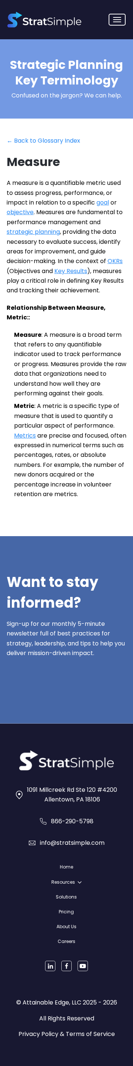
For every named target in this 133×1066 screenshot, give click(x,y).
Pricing (66, 912)
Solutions (66, 897)
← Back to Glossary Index (43, 140)
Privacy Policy (38, 1034)
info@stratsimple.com (72, 842)
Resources (63, 882)
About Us (66, 926)
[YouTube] (83, 966)
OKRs (115, 261)
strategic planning (33, 232)
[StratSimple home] (44, 19)
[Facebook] (66, 966)
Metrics (25, 435)
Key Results (70, 271)
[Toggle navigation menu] (117, 20)
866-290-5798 (72, 821)
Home (66, 867)
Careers (66, 941)
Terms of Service (90, 1034)
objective (20, 212)
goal (102, 202)
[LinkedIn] (50, 966)
